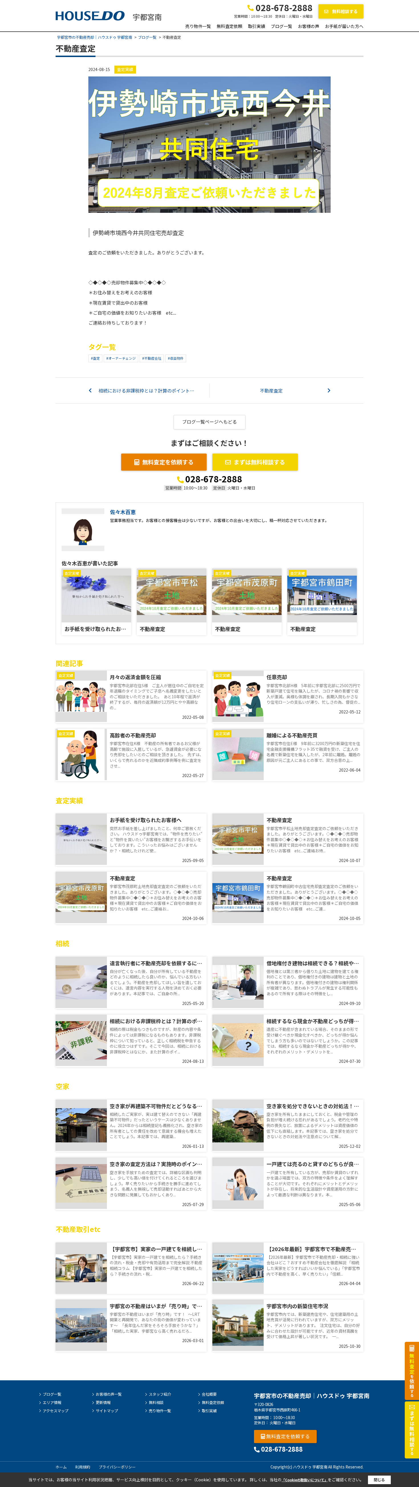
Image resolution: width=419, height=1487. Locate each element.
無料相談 (156, 1402)
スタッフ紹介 (160, 1394)
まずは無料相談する (259, 462)
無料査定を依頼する (168, 462)
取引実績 (256, 26)
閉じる (379, 1479)
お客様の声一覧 (109, 1394)
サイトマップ (107, 1410)
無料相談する (344, 11)
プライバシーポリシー (117, 1467)
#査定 (95, 358)
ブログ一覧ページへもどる (209, 421)
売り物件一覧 (198, 26)
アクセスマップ (55, 1410)
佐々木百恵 (123, 511)
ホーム (61, 1467)
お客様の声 (308, 26)
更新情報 (103, 1402)
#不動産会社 (151, 358)
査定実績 (125, 69)
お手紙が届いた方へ (344, 26)
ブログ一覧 (281, 26)
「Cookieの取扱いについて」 (305, 1479)
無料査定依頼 (229, 26)
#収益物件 (176, 358)
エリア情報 (52, 1402)
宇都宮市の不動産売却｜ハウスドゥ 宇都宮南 (311, 1395)
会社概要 (209, 1394)
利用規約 (82, 1467)
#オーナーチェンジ (121, 358)
